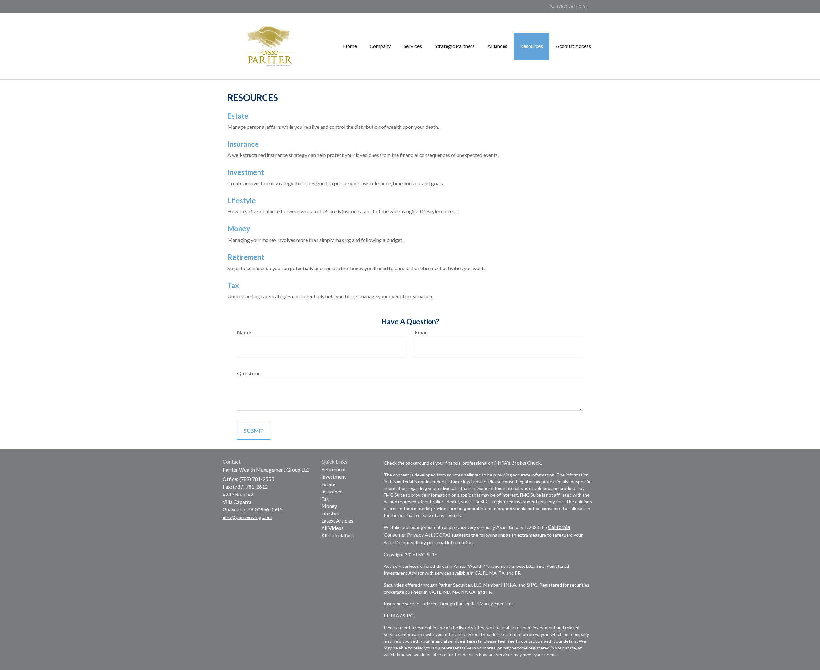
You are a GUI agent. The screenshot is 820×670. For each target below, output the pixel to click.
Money (238, 228)
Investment (245, 172)
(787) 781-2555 (572, 6)
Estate (238, 116)
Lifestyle (241, 200)
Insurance (243, 144)
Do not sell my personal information (434, 542)
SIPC (532, 585)
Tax (233, 285)
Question (248, 373)
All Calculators (337, 535)
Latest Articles (337, 520)
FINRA (508, 585)
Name (244, 332)
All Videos (332, 528)
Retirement (245, 257)
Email (421, 332)
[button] (380, 46)
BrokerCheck (526, 462)
